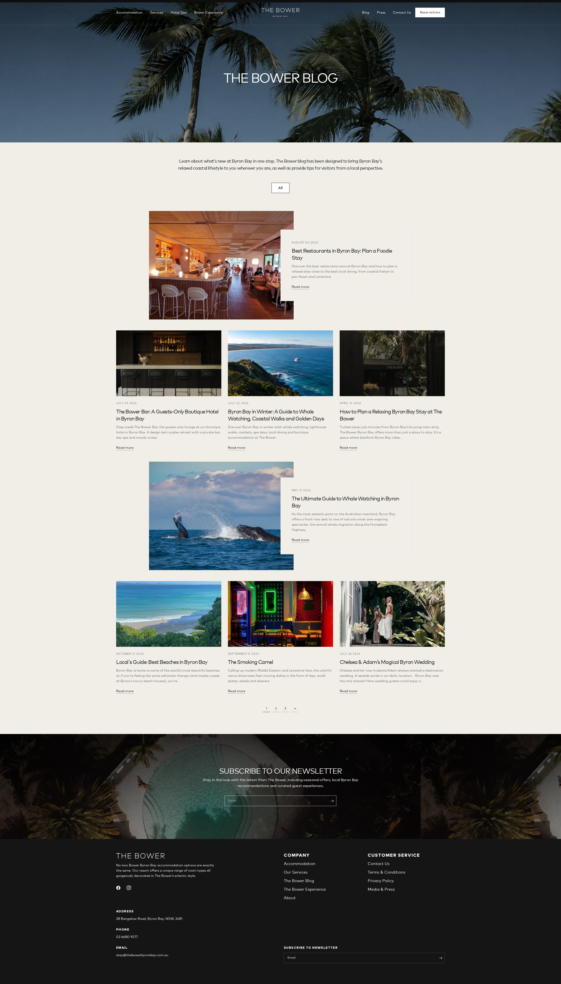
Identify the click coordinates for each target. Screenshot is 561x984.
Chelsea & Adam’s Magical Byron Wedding (387, 662)
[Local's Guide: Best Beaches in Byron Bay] (168, 614)
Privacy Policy (381, 881)
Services (156, 12)
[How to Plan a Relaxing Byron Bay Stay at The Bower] (392, 363)
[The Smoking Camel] (280, 614)
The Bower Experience (305, 890)
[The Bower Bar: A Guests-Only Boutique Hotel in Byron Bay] (168, 363)
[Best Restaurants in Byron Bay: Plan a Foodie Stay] (221, 265)
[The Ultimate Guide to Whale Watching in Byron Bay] (221, 516)
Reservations (430, 12)
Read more (300, 287)
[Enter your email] (332, 801)
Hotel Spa (178, 12)
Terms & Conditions (386, 872)
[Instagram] (131, 888)
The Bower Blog (299, 881)
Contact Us (402, 12)
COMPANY (297, 855)
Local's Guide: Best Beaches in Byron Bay (161, 662)
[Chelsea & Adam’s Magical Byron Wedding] (392, 614)
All (280, 188)
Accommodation (129, 12)
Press (381, 12)
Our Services (296, 872)
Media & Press (381, 890)
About (290, 898)
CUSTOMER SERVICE (394, 855)
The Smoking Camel (250, 662)
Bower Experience (208, 12)
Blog (365, 12)
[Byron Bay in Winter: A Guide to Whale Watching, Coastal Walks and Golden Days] (280, 363)
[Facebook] (121, 888)
